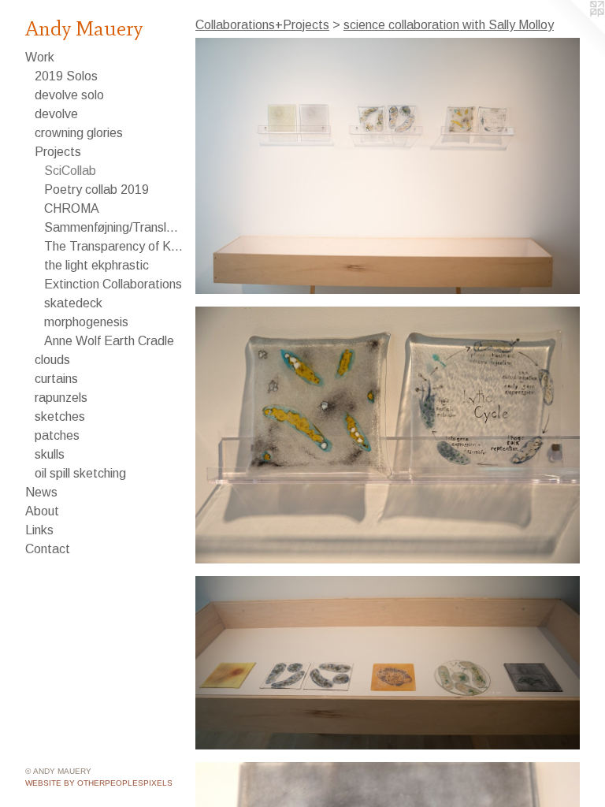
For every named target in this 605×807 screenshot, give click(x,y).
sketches (60, 416)
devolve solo (69, 95)
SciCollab (70, 170)
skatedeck (73, 303)
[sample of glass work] (387, 435)
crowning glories (79, 132)
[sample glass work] (387, 663)
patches (57, 435)
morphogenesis (86, 322)
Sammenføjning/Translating (113, 227)
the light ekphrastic (96, 265)
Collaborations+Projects (262, 25)
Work (39, 57)
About (42, 511)
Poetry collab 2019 (96, 189)
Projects (58, 151)
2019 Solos (66, 76)
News (41, 492)
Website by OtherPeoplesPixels (99, 783)
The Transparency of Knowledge (113, 246)
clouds (52, 359)
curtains (56, 378)
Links (39, 530)
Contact (47, 549)
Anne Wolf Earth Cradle (109, 341)
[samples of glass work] (387, 166)
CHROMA (71, 208)
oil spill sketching (80, 473)
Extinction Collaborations (113, 284)
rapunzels (61, 397)
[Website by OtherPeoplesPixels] (573, 31)
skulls (50, 454)
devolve (56, 114)
